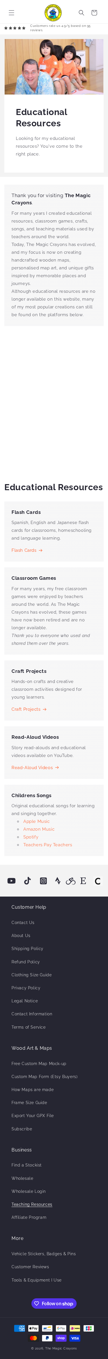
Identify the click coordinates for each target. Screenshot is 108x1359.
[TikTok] (27, 881)
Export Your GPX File (33, 1115)
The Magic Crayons (61, 1348)
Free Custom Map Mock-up (39, 1063)
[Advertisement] (54, 402)
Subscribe (22, 1129)
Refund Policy (26, 962)
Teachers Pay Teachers (47, 844)
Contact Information (32, 1014)
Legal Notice (25, 1001)
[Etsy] (83, 881)
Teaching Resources (32, 1204)
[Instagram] (44, 881)
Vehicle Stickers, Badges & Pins (44, 1253)
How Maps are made (33, 1089)
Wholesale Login (29, 1191)
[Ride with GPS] (71, 881)
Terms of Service (29, 1027)
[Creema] (98, 881)
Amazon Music (38, 829)
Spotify (30, 837)
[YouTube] (11, 881)
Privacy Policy (26, 988)
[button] (11, 12)
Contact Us (23, 922)
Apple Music (36, 821)
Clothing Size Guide (32, 975)
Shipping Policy (27, 948)
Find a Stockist (27, 1165)
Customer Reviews (30, 1266)
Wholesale (22, 1178)
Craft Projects (26, 709)
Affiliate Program (29, 1217)
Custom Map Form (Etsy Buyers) (44, 1076)
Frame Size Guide (29, 1102)
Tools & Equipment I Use (37, 1280)
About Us (21, 935)
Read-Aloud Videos (32, 767)
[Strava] (58, 881)
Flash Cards (24, 550)
